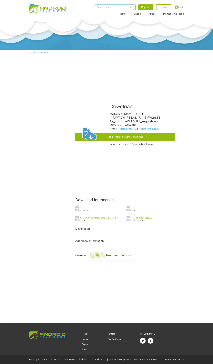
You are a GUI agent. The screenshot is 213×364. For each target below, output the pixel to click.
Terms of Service (148, 359)
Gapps (137, 13)
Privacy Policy (115, 359)
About (152, 13)
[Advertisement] (50, 104)
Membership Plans (173, 13)
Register (145, 7)
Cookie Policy (131, 359)
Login (181, 7)
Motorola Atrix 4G (126, 129)
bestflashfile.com (149, 129)
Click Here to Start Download (125, 137)
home (32, 52)
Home (122, 13)
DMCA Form (114, 339)
